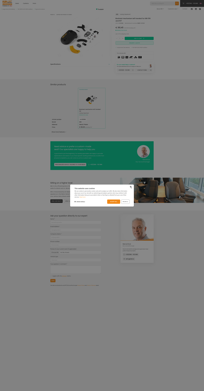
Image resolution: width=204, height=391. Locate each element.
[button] (80, 201)
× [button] (131, 188)
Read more (83, 197)
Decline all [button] (125, 201)
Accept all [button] (113, 201)
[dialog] (102, 195)
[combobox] (131, 186)
